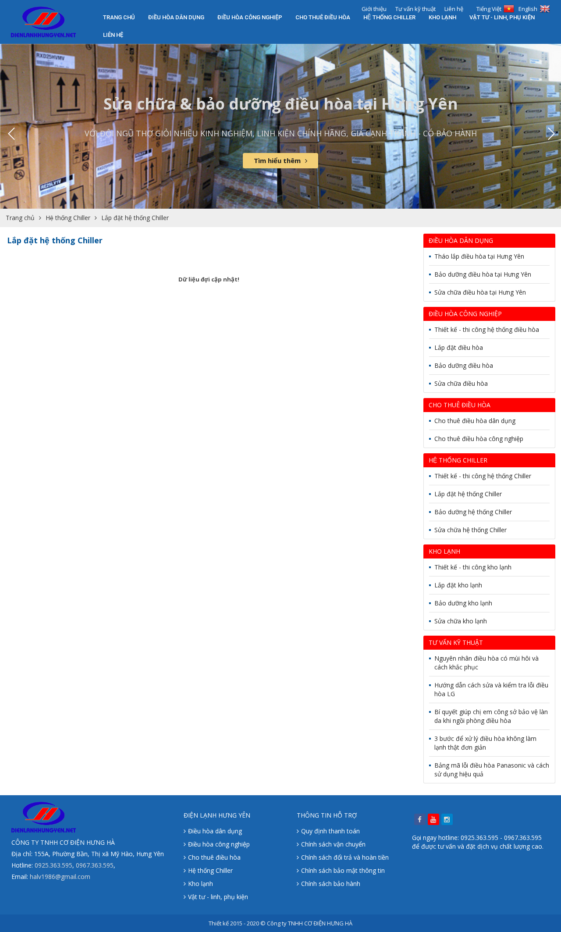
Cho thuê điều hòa (322, 17)
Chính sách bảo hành (330, 883)
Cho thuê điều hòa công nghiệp (478, 438)
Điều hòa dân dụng (176, 17)
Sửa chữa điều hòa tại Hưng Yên (480, 292)
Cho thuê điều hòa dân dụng (474, 420)
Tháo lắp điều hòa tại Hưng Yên (479, 256)
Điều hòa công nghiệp (249, 17)
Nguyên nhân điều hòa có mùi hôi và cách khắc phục (486, 662)
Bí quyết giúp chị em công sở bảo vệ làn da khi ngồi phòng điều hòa (491, 716)
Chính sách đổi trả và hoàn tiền (345, 857)
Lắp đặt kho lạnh (458, 585)
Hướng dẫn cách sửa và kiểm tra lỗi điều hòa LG (491, 689)
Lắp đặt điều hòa (458, 347)
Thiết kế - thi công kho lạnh (472, 567)
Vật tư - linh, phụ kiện (502, 17)
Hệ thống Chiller (389, 17)
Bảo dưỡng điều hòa (463, 365)
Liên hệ (113, 35)
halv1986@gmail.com (60, 876)
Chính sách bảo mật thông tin (343, 870)
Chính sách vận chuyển (333, 844)
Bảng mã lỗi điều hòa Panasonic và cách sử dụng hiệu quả (491, 769)
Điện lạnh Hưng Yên (217, 815)
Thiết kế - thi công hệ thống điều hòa (486, 329)
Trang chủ (119, 17)
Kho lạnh (442, 17)
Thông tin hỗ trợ (327, 815)
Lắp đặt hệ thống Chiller (135, 217)
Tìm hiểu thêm (277, 160)
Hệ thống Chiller (210, 870)
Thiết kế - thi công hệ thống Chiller (482, 476)
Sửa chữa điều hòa (461, 383)
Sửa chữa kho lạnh (460, 621)
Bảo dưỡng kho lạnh (463, 603)
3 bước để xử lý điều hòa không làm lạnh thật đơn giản (485, 742)
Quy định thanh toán (330, 831)
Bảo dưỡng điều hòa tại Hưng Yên (482, 274)
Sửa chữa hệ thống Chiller (470, 530)
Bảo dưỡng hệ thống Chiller (473, 512)
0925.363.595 (53, 865)
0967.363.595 (95, 865)
